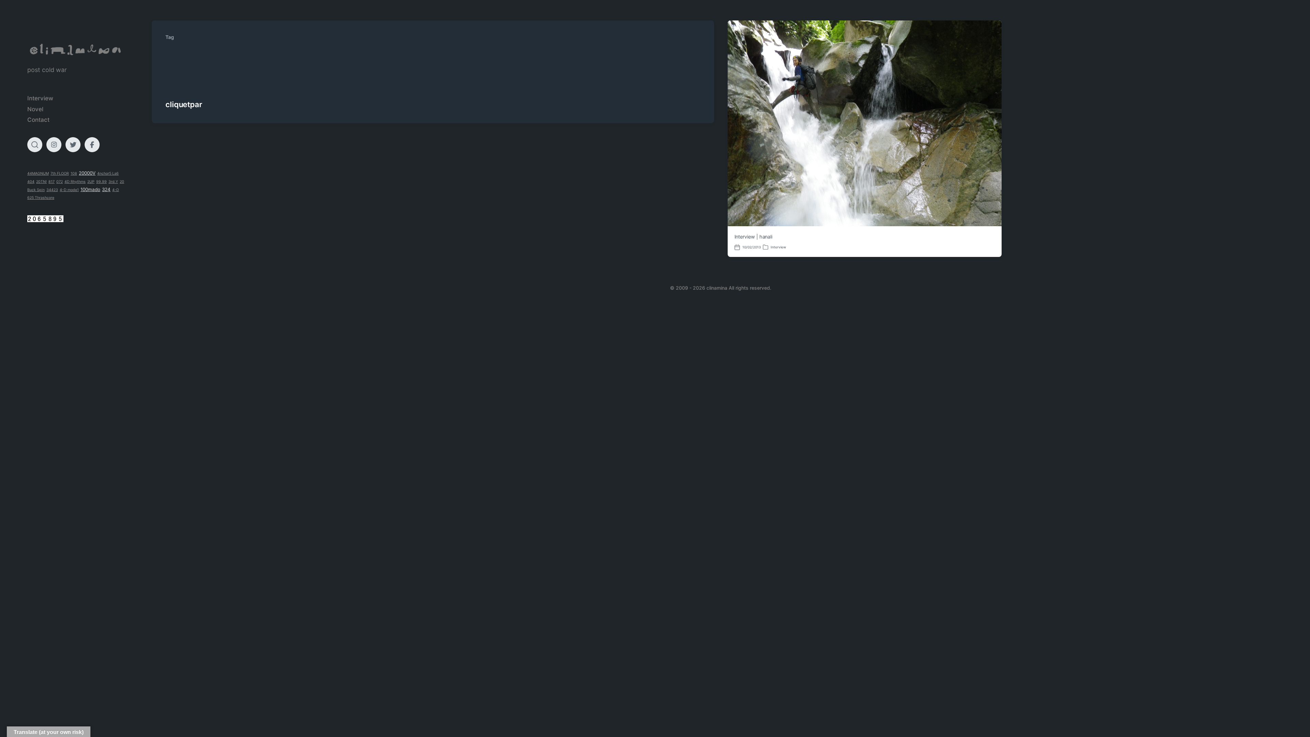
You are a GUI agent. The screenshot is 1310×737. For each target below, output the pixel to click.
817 (51, 181)
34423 (52, 190)
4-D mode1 (69, 190)
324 (106, 189)
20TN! (41, 181)
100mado (90, 189)
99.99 (101, 181)
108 (74, 173)
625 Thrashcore (40, 198)
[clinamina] (76, 49)
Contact (38, 119)
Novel (35, 109)
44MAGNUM (38, 173)
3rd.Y (113, 181)
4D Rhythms (75, 181)
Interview (40, 98)
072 (59, 181)
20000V (87, 173)
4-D (115, 190)
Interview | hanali (753, 237)
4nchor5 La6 (108, 173)
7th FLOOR (59, 173)
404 (30, 181)
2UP (90, 181)
